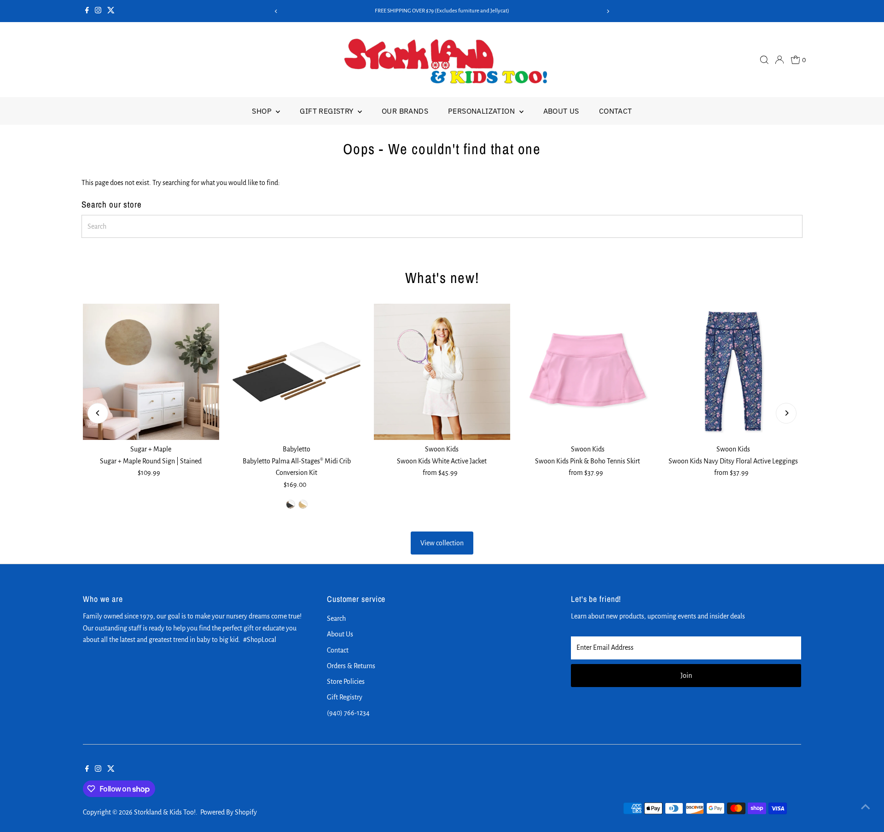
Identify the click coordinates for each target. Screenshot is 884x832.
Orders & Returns (351, 666)
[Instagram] (98, 11)
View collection (442, 543)
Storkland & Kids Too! (165, 812)
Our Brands (405, 111)
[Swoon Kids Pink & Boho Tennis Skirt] (587, 372)
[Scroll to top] (865, 806)
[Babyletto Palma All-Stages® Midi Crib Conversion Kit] (296, 372)
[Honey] (303, 504)
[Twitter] (111, 11)
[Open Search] (764, 60)
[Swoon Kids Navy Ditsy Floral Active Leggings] (733, 372)
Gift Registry (327, 111)
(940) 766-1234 (348, 712)
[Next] (608, 11)
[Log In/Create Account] (779, 60)
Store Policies (346, 681)
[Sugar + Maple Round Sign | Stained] (151, 372)
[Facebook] (87, 11)
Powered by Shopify (228, 812)
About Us (561, 111)
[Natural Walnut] (290, 504)
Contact (615, 111)
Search (336, 618)
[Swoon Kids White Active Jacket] (442, 372)
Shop (262, 111)
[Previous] (276, 11)
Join (686, 675)
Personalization (482, 111)
